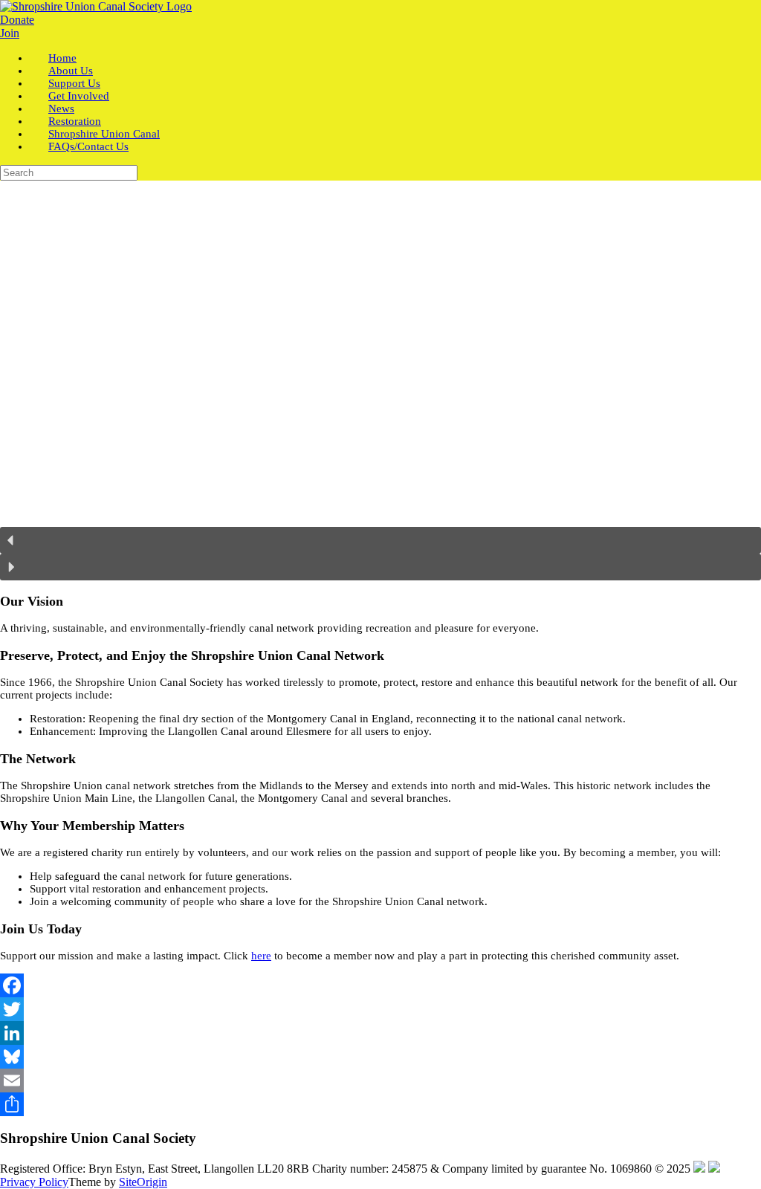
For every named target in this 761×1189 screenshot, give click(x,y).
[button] (380, 540)
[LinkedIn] (380, 1033)
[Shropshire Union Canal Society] (96, 6)
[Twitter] (380, 1009)
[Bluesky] (380, 1057)
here (261, 956)
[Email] (380, 1080)
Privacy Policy (34, 1182)
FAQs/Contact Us (88, 146)
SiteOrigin (143, 1182)
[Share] (380, 1104)
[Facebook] (380, 985)
